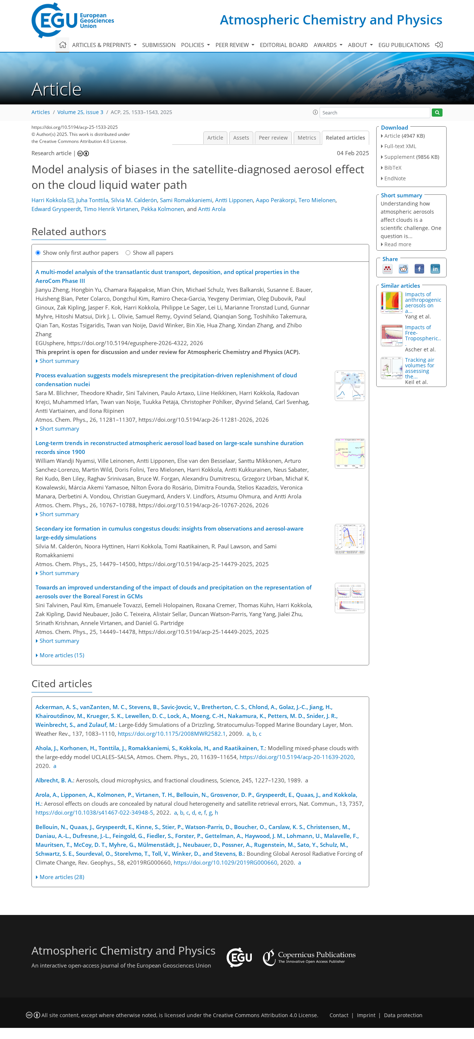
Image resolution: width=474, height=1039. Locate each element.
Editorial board (284, 45)
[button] (315, 112)
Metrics (307, 137)
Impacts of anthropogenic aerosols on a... (423, 302)
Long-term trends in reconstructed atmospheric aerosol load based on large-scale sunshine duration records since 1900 (170, 447)
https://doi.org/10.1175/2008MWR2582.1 (172, 733)
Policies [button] (193, 45)
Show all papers (153, 252)
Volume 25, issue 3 (80, 112)
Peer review (273, 137)
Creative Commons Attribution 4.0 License (265, 1015)
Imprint (366, 1015)
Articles (40, 112)
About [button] (358, 45)
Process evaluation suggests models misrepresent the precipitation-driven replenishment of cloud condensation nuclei (166, 379)
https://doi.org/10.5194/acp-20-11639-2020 (297, 757)
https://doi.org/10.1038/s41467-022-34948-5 (94, 812)
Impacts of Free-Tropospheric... (423, 335)
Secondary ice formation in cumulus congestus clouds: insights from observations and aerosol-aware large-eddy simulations (170, 533)
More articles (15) (62, 655)
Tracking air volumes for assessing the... (419, 368)
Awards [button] (326, 45)
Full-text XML (400, 146)
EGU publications (404, 45)
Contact (339, 1015)
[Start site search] (437, 112)
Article (215, 137)
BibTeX (392, 167)
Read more (397, 244)
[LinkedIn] (435, 268)
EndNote (395, 178)
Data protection (403, 1015)
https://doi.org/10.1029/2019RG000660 (225, 862)
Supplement (399, 156)
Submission (159, 45)
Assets (241, 137)
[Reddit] (403, 268)
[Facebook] (419, 268)
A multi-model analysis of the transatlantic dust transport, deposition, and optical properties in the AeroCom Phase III (168, 276)
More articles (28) (62, 877)
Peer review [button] (233, 45)
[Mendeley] (388, 268)
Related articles (345, 137)
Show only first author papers (80, 252)
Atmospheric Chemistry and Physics (331, 19)
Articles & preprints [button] (102, 45)
